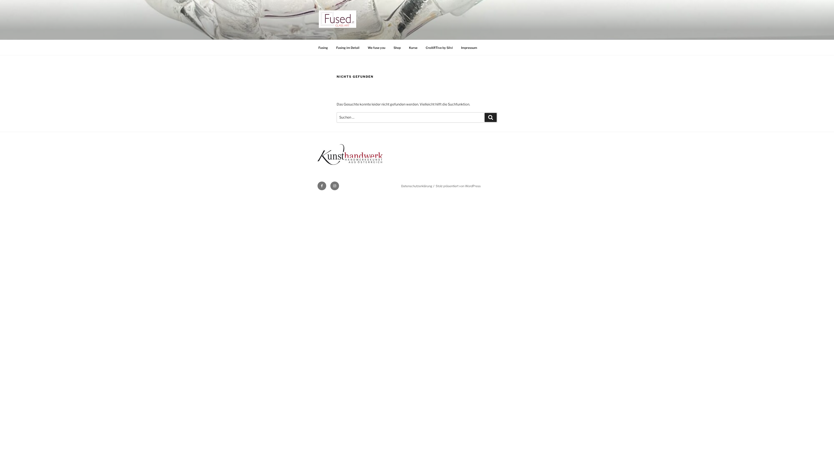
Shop (397, 48)
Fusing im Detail (347, 48)
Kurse (413, 48)
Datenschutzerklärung (416, 186)
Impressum (469, 48)
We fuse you (376, 48)
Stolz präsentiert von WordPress (458, 186)
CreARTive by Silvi (439, 48)
